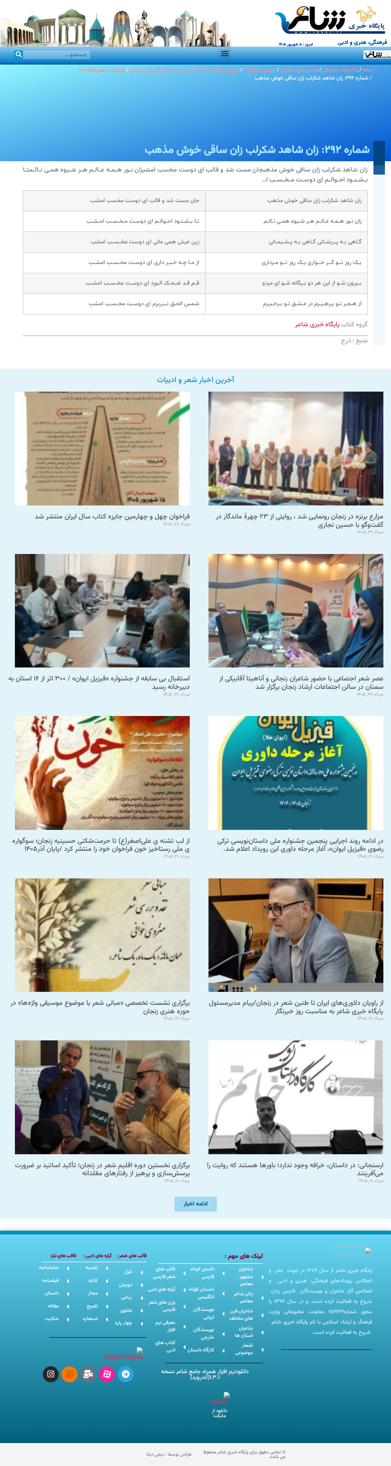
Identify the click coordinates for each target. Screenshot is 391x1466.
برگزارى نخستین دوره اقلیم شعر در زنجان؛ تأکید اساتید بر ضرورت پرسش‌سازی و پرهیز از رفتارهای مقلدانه (102, 1169)
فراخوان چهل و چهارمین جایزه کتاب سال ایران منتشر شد (112, 517)
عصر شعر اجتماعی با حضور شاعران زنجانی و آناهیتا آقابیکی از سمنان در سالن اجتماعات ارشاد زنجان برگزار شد (301, 683)
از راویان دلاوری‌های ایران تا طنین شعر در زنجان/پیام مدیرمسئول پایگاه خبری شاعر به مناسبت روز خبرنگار (296, 1007)
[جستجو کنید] (18, 54)
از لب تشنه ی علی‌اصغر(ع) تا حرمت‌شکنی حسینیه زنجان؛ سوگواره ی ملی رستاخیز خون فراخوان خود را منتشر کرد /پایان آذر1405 (101, 845)
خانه (367, 70)
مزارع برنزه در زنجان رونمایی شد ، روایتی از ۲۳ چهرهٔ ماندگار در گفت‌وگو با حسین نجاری (299, 521)
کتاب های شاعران (299, 70)
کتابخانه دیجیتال (340, 70)
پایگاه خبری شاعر (317, 325)
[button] (224, 53)
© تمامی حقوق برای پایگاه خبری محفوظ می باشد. (244, 1454)
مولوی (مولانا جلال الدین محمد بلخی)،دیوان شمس (184, 70)
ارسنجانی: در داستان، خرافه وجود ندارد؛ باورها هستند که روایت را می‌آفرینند (295, 1169)
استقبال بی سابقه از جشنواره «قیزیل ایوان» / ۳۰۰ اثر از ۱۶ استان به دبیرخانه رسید (99, 683)
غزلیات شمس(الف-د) (101, 70)
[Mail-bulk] (88, 1374)
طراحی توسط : (169, 1454)
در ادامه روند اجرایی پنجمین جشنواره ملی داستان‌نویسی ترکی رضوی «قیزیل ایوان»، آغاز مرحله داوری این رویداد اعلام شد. (300, 845)
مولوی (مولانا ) (259, 70)
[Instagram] (51, 1374)
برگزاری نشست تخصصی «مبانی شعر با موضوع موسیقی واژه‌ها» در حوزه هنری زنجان (100, 1007)
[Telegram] (126, 1374)
